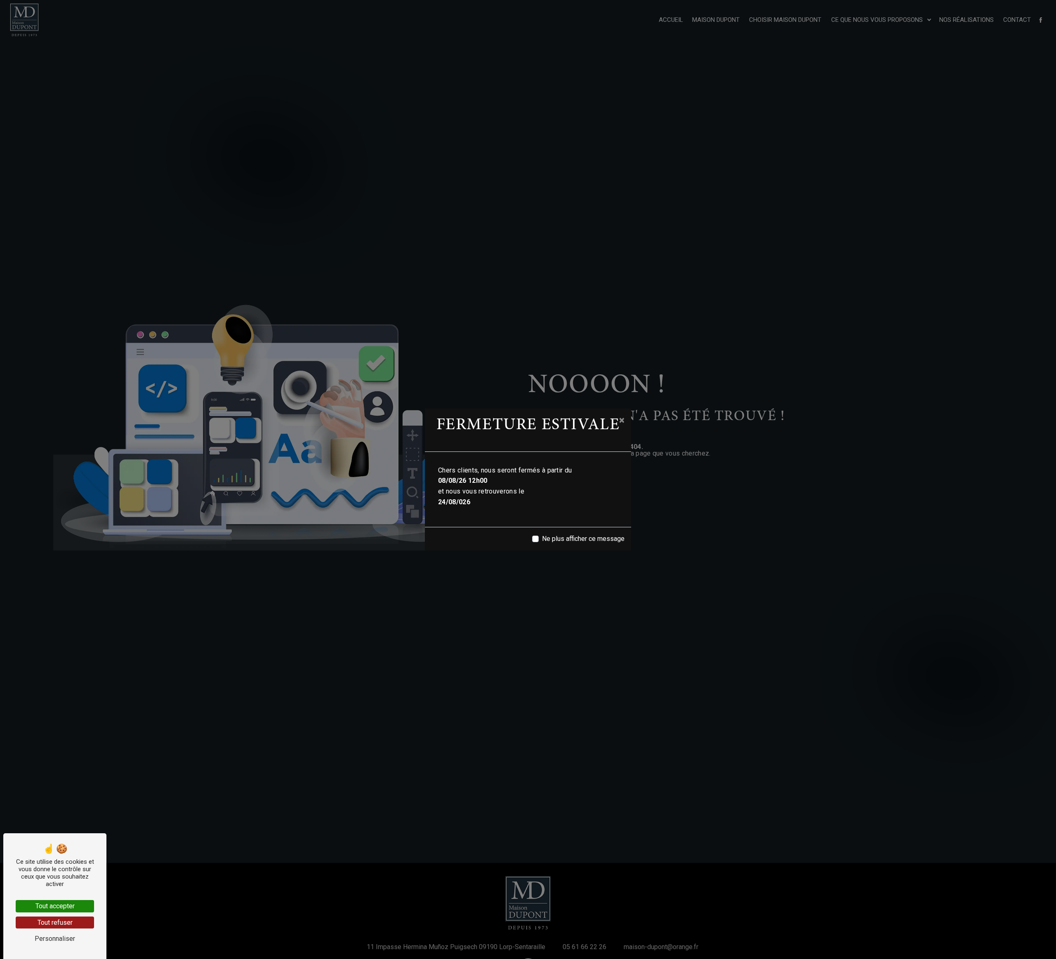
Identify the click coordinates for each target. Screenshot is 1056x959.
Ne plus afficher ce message (583, 539)
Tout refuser (55, 922)
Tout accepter (55, 906)
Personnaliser (55, 939)
